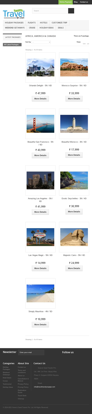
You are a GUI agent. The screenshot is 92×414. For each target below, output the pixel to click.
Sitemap (21, 399)
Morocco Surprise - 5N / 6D (74, 85)
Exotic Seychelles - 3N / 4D (74, 198)
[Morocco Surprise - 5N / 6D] (74, 67)
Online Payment (66, 2)
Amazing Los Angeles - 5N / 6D (40, 199)
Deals (61, 27)
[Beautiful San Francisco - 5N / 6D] (40, 124)
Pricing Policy (23, 387)
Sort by (28, 42)
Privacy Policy (23, 384)
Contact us (84, 2)
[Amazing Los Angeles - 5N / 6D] (40, 180)
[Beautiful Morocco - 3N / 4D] (74, 124)
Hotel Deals (7, 378)
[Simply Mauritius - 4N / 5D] (40, 293)
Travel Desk (22, 396)
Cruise (32, 27)
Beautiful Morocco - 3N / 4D (74, 142)
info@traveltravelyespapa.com (44, 387)
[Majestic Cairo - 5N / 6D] (74, 237)
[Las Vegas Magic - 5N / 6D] (40, 237)
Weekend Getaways (15, 27)
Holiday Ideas (47, 27)
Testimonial (7, 384)
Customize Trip (59, 22)
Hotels (43, 22)
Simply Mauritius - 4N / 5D (40, 311)
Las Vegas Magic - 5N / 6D (40, 255)
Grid (84, 43)
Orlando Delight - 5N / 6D (40, 85)
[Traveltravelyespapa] (16, 14)
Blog (76, 2)
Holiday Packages (14, 22)
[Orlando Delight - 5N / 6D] (40, 67)
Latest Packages (12, 37)
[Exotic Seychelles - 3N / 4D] (74, 180)
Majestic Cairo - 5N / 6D (74, 255)
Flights (32, 22)
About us (21, 376)
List (88, 43)
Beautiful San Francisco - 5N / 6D (40, 143)
